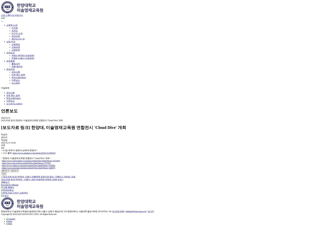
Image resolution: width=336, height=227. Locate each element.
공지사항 (16, 72)
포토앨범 (10, 61)
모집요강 (10, 53)
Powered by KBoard (9, 185)
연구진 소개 (17, 33)
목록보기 (5, 182)
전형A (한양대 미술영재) (23, 55)
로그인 (151, 211)
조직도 (15, 31)
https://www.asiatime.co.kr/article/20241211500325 (34, 153)
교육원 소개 (11, 25)
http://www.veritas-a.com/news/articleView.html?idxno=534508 (28, 165)
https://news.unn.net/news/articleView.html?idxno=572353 (26, 163)
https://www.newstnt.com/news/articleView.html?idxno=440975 (28, 168)
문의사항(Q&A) (19, 77)
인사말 (15, 28)
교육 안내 (10, 42)
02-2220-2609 (118, 211)
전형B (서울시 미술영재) (23, 58)
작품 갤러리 (17, 66)
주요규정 (16, 36)
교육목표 (16, 44)
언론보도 (16, 80)
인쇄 (4, 174)
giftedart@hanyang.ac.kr (136, 211)
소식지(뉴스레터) (14, 104)
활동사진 (16, 64)
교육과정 (16, 47)
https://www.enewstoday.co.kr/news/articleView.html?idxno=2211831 (31, 161)
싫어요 (14, 171)
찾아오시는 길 (18, 39)
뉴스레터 (16, 83)
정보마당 (10, 69)
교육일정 (16, 50)
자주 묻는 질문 (18, 75)
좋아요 (5, 171)
